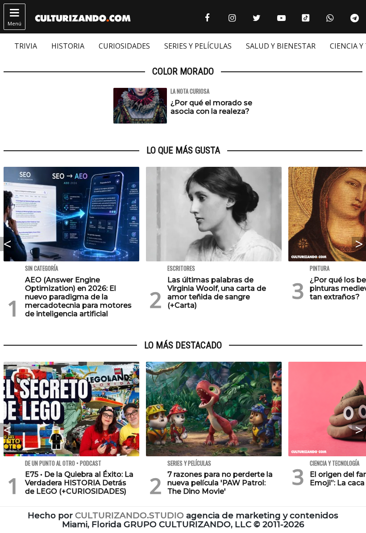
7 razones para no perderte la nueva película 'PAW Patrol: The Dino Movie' (220, 483)
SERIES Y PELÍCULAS (198, 46)
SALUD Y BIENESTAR (281, 46)
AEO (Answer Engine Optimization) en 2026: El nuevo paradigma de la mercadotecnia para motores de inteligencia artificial (78, 297)
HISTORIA (67, 46)
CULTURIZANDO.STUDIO (129, 515)
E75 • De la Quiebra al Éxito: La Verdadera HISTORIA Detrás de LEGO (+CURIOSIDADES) (79, 483)
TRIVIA (25, 46)
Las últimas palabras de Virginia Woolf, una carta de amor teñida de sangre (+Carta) (216, 293)
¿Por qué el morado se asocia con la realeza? (211, 107)
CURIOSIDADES (124, 46)
